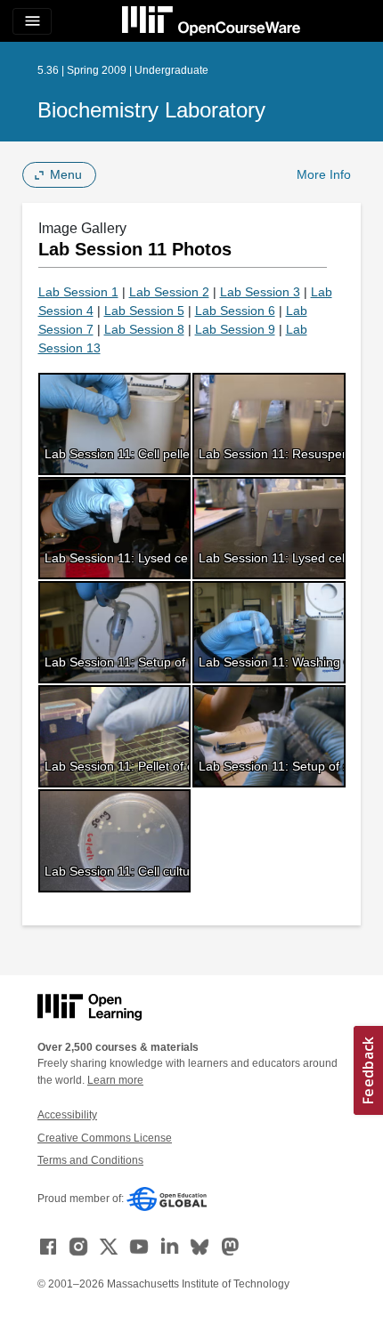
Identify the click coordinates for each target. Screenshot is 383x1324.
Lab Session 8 (144, 329)
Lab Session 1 (78, 292)
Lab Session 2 (169, 292)
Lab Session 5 (144, 310)
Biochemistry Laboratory (151, 110)
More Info (324, 174)
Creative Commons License (104, 1138)
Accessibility (67, 1115)
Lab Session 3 (260, 292)
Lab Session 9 (235, 329)
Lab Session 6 (235, 310)
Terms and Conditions (90, 1160)
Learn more (115, 1080)
